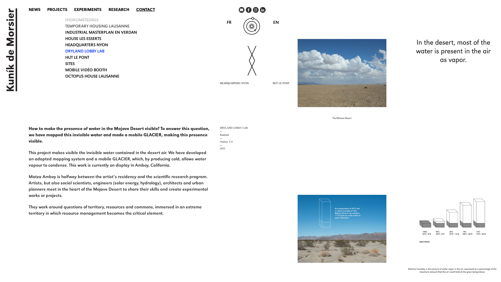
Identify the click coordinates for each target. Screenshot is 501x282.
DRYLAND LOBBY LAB (84, 52)
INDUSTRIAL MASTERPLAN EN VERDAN (101, 33)
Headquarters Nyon (86, 45)
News (34, 10)
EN (276, 23)
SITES (70, 64)
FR (229, 23)
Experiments (88, 10)
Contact (145, 10)
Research (119, 10)
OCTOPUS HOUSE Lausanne (92, 77)
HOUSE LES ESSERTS (83, 39)
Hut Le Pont (77, 58)
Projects (57, 10)
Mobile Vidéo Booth (86, 70)
